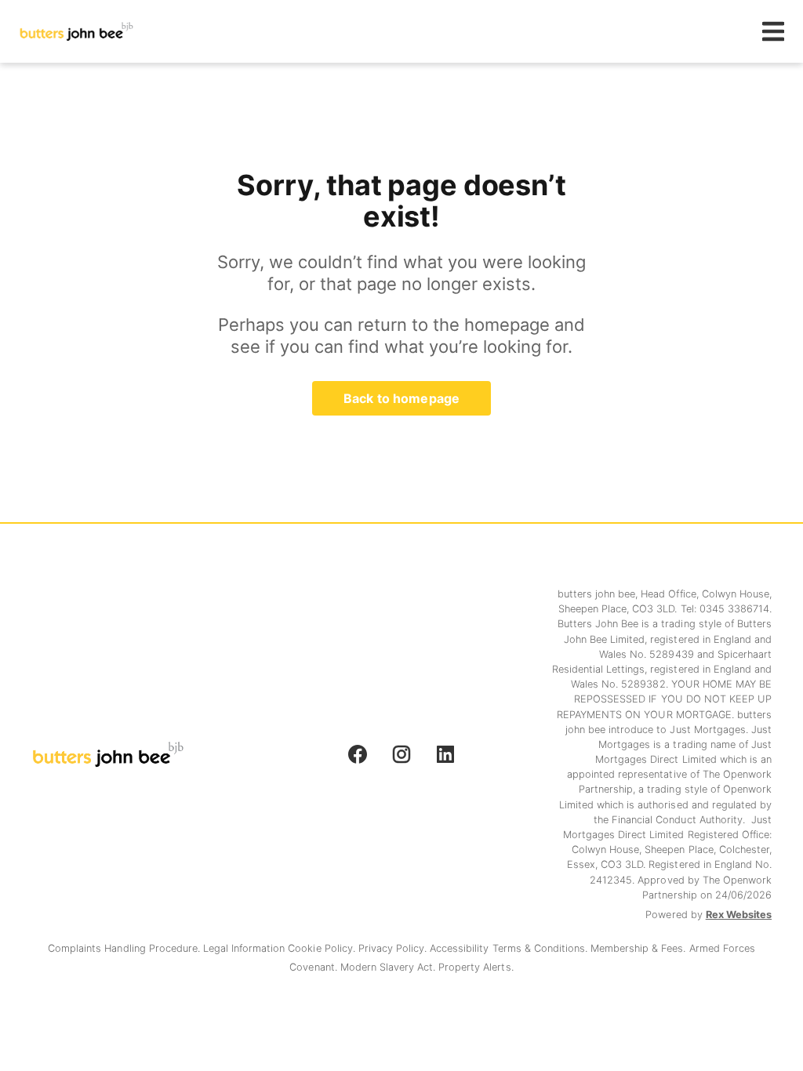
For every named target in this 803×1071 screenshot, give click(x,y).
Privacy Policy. (394, 948)
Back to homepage (401, 398)
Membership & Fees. (639, 948)
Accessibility (461, 948)
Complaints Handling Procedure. (125, 948)
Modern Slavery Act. (389, 967)
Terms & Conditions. (541, 948)
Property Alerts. (475, 967)
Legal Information (245, 948)
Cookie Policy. (323, 948)
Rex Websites (739, 914)
